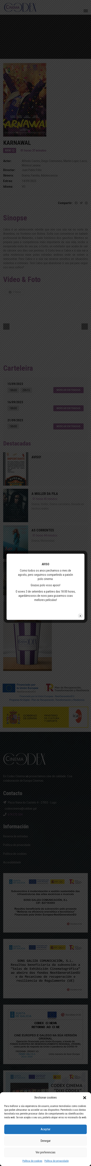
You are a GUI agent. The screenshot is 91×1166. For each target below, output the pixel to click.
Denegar (46, 1141)
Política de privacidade (56, 1160)
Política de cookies (32, 1160)
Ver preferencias (45, 1152)
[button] (85, 1098)
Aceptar (45, 1129)
